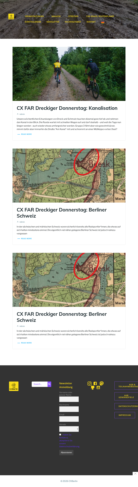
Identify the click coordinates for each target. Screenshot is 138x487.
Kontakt (91, 22)
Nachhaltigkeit (73, 22)
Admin (22, 114)
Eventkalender (33, 22)
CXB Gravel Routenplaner (100, 16)
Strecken (73, 16)
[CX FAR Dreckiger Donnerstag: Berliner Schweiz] (69, 175)
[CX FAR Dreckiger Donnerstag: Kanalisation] (69, 73)
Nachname (64, 405)
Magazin (56, 16)
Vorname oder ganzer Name (65, 393)
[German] (104, 22)
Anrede (62, 424)
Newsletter (52, 22)
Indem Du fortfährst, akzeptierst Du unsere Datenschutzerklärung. (69, 440)
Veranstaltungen (34, 16)
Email (61, 414)
